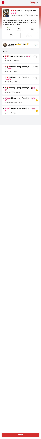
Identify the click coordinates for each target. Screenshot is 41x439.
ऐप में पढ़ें (33, 3)
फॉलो (36, 45)
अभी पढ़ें (20, 435)
